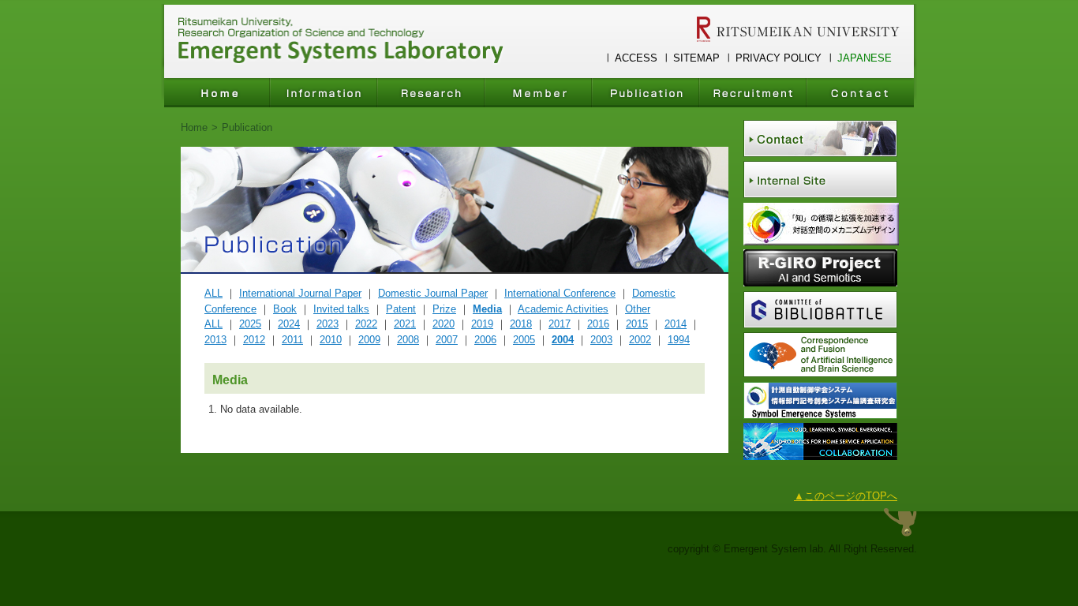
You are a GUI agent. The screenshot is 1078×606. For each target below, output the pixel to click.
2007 (447, 340)
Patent (401, 309)
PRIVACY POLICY (779, 58)
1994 (679, 340)
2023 (327, 324)
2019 (482, 324)
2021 (405, 324)
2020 (443, 324)
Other (637, 309)
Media (487, 309)
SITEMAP (696, 58)
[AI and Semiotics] (820, 283)
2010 (331, 340)
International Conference (560, 293)
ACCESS (636, 58)
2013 (215, 340)
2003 (601, 340)
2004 (563, 340)
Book (285, 309)
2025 (250, 324)
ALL (213, 293)
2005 (524, 340)
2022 (366, 324)
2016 (598, 324)
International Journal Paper (300, 293)
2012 (254, 340)
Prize (444, 309)
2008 (408, 340)
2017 (559, 324)
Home (194, 127)
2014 (675, 324)
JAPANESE (864, 58)
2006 (485, 340)
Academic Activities (563, 309)
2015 (637, 324)
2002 (640, 340)
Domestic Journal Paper (433, 293)
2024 (289, 324)
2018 (521, 324)
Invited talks (341, 309)
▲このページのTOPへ (845, 496)
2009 (369, 340)
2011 (292, 340)
